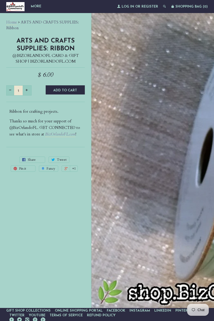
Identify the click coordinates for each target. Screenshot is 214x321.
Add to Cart (65, 90)
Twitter (17, 315)
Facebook (116, 310)
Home (11, 22)
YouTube (37, 315)
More (36, 6)
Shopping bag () (191, 6)
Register (149, 6)
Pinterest (184, 310)
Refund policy (101, 315)
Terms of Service (66, 315)
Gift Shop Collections (28, 310)
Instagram (139, 310)
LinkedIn (162, 310)
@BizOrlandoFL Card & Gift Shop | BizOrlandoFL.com (46, 58)
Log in (128, 6)
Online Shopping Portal (79, 310)
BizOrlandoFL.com (60, 134)
